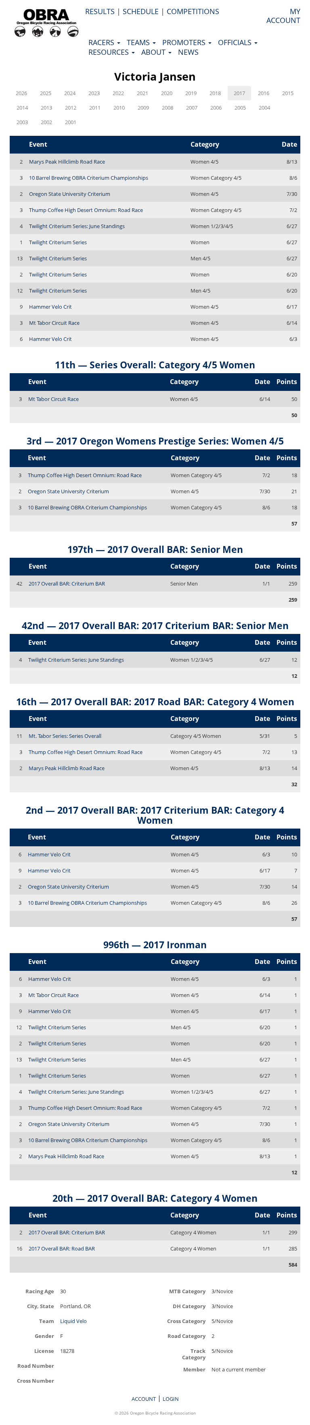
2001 (70, 122)
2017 (239, 93)
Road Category (186, 1335)
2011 (95, 107)
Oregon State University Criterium (69, 193)
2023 (94, 93)
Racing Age (39, 1291)
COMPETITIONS (193, 11)
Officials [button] (235, 42)
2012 (70, 107)
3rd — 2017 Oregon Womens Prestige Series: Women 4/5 (155, 440)
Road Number (35, 1365)
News (188, 52)
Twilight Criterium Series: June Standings (77, 226)
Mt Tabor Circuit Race (54, 322)
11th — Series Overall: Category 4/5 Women (155, 364)
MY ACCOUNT (283, 15)
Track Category (193, 1354)
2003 (22, 122)
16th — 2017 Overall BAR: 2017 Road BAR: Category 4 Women (155, 701)
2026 (21, 93)
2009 (143, 107)
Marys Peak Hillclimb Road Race (67, 161)
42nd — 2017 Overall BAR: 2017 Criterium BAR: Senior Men (155, 625)
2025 (45, 93)
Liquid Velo (73, 1321)
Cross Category (186, 1320)
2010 (119, 107)
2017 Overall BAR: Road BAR (62, 1248)
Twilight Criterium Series (58, 242)
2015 (287, 93)
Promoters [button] (184, 42)
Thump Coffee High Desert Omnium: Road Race (86, 210)
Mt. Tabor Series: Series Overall (65, 736)
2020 (166, 93)
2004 (264, 107)
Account (144, 1399)
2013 (46, 107)
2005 (240, 107)
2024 (69, 93)
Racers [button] (102, 42)
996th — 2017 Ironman (155, 944)
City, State (40, 1305)
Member (194, 1369)
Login (171, 1399)
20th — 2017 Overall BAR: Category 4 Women (155, 1198)
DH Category (189, 1305)
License (44, 1350)
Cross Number (35, 1380)
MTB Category (187, 1291)
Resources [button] (109, 52)
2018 (215, 93)
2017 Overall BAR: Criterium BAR (67, 583)
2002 (46, 122)
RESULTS (100, 11)
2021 (142, 93)
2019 (191, 93)
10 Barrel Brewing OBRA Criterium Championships (88, 177)
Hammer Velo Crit (50, 306)
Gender (44, 1335)
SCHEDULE (141, 11)
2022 (118, 93)
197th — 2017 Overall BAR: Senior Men (155, 549)
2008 (167, 107)
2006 (216, 107)
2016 (263, 93)
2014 (22, 107)
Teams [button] (139, 42)
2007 (191, 107)
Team (46, 1320)
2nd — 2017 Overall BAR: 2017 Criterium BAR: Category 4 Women (155, 815)
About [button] (154, 52)
